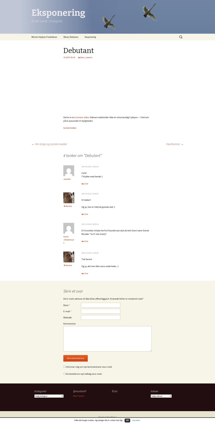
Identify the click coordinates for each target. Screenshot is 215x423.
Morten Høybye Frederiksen (44, 37)
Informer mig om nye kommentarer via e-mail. (89, 366)
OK (127, 420)
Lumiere (88, 57)
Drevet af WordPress (107, 417)
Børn (82, 57)
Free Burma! (175, 144)
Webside (67, 317)
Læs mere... (136, 420)
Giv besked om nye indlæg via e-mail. (84, 373)
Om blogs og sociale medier (49, 144)
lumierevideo (69, 127)
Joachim (67, 179)
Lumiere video (82, 117)
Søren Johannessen (68, 239)
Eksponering (90, 37)
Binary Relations (70, 37)
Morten (69, 206)
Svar (86, 183)
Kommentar (69, 323)
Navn (66, 305)
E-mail (67, 311)
